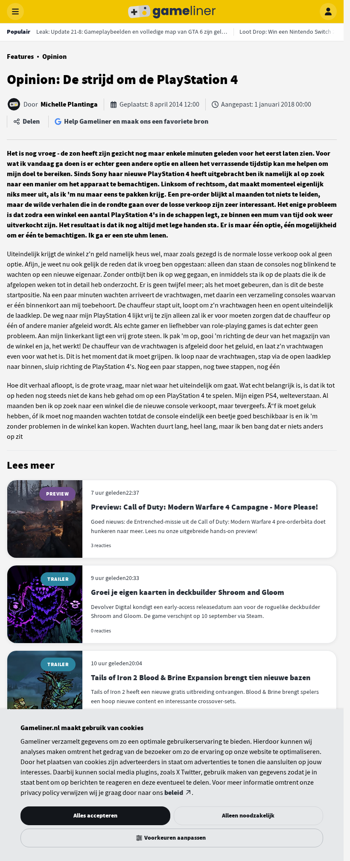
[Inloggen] (328, 11)
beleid (173, 792)
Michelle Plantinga (69, 104)
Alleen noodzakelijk (248, 816)
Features (20, 56)
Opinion (54, 56)
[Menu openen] (15, 11)
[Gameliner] (172, 11)
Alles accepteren (95, 816)
